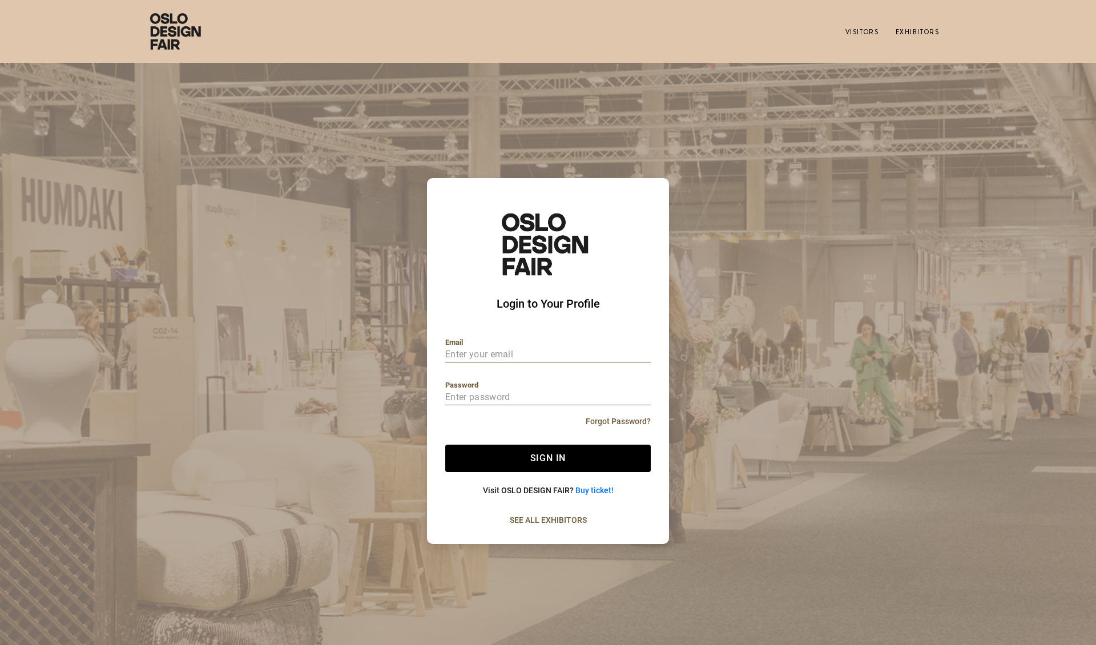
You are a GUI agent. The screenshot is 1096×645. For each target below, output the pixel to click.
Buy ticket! (594, 490)
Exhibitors (917, 32)
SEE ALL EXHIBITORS (548, 520)
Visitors (862, 32)
